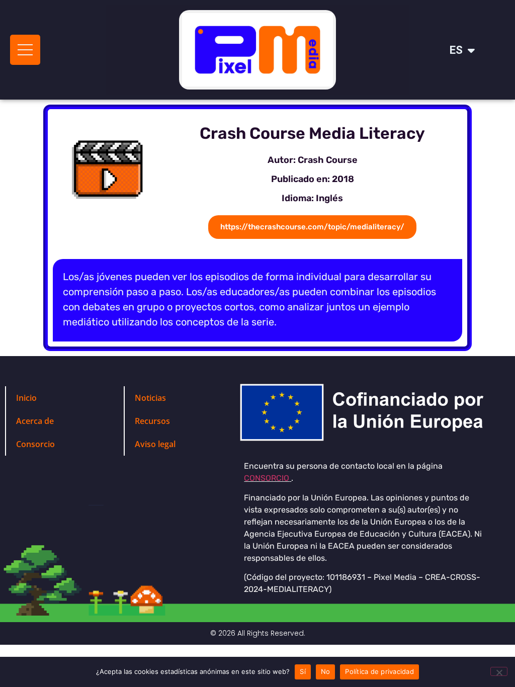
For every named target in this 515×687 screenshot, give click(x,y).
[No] (498, 671)
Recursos (153, 420)
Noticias (150, 397)
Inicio (26, 397)
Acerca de (35, 420)
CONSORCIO (266, 478)
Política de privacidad (379, 671)
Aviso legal (155, 444)
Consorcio (35, 444)
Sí (303, 671)
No (325, 671)
